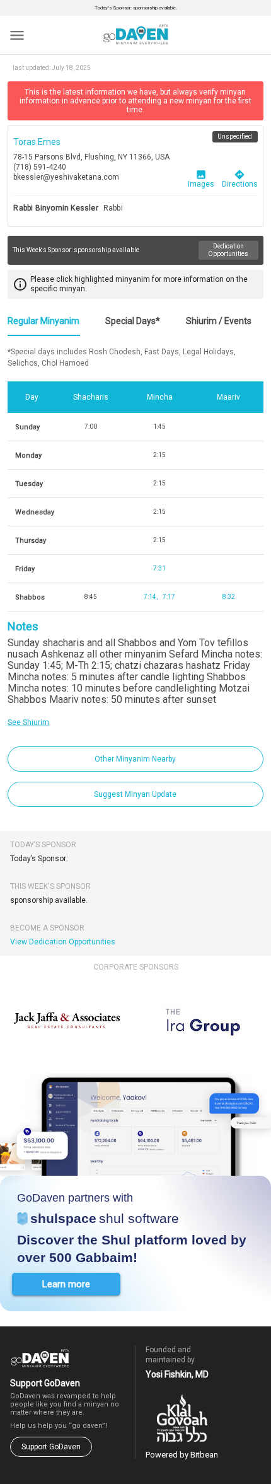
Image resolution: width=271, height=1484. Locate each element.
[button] (66, 1284)
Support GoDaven (51, 1446)
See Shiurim (28, 722)
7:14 (150, 596)
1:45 (159, 426)
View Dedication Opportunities (62, 942)
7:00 (90, 426)
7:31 (159, 568)
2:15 (159, 454)
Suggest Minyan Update (135, 794)
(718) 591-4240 (39, 167)
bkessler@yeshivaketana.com (66, 177)
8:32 (228, 596)
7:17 (169, 596)
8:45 (90, 596)
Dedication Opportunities (228, 250)
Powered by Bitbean (182, 1455)
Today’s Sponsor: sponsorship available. (136, 8)
